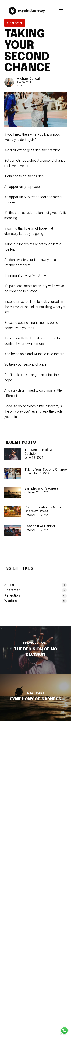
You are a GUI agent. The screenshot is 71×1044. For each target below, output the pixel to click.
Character (14, 23)
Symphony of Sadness (41, 489)
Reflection (12, 596)
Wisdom (10, 601)
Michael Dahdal (28, 78)
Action (9, 585)
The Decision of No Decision (38, 452)
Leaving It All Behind (39, 526)
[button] (61, 11)
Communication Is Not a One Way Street (42, 509)
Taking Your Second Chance (45, 470)
